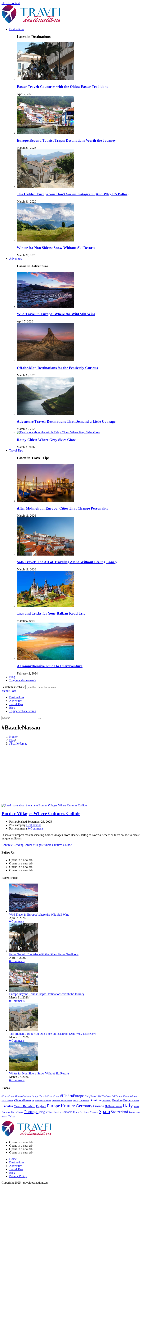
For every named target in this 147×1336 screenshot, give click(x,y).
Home (13, 1159)
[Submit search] (39, 718)
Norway (6, 1112)
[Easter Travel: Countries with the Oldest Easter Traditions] (23, 950)
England (41, 1106)
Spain (104, 1111)
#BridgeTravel (8, 1096)
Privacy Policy (18, 1176)
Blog (12, 707)
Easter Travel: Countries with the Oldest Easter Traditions (62, 87)
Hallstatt (110, 1106)
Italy (128, 1105)
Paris (14, 1112)
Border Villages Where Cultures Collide (41, 813)
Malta (136, 1106)
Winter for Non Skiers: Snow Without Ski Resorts (56, 248)
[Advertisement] (73, 775)
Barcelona (106, 1100)
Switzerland (119, 1112)
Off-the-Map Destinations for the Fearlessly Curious (57, 368)
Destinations (16, 697)
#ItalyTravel (90, 1096)
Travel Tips (16, 704)
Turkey (11, 1116)
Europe (53, 1105)
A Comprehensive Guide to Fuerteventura (49, 666)
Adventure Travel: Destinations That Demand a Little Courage (66, 421)
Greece (98, 1106)
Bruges (127, 1100)
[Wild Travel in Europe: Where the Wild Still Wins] (23, 911)
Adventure (15, 700)
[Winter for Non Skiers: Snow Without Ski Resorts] (23, 1070)
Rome (76, 1112)
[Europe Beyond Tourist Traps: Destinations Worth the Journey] (23, 990)
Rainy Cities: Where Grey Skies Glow (46, 440)
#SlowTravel (7, 1100)
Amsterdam (84, 1100)
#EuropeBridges (22, 1096)
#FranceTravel (53, 1096)
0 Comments (35, 828)
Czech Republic (24, 1106)
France (68, 1105)
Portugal (31, 1111)
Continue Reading (37, 845)
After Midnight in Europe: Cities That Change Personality (62, 508)
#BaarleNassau (18, 743)
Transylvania (134, 1112)
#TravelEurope (24, 1100)
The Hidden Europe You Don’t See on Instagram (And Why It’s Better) (72, 194)
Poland (20, 1112)
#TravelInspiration (43, 1101)
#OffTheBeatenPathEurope (110, 1096)
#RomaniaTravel (130, 1096)
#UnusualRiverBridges (62, 1101)
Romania (66, 1112)
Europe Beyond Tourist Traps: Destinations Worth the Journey (66, 140)
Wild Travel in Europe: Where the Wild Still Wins (56, 314)
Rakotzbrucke (54, 1112)
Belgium (117, 1100)
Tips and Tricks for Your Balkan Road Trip (51, 613)
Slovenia (94, 1112)
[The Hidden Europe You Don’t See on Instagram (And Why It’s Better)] (23, 1030)
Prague (43, 1112)
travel (4, 1116)
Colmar (135, 1100)
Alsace (75, 1101)
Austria (96, 1100)
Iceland (118, 1106)
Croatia (7, 1106)
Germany (84, 1105)
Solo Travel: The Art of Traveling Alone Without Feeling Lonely (67, 562)
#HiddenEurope (72, 1096)
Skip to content (11, 3)
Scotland (84, 1112)
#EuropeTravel (38, 1096)
